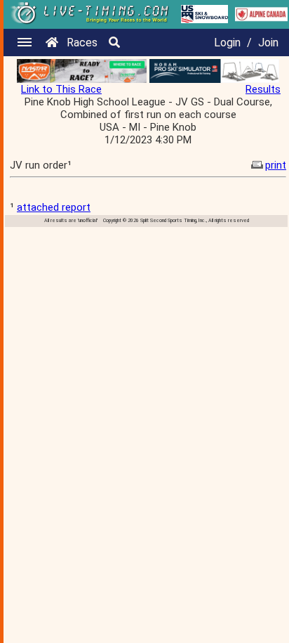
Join (268, 42)
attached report (53, 207)
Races (82, 42)
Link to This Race (61, 89)
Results (263, 89)
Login (227, 42)
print (275, 165)
